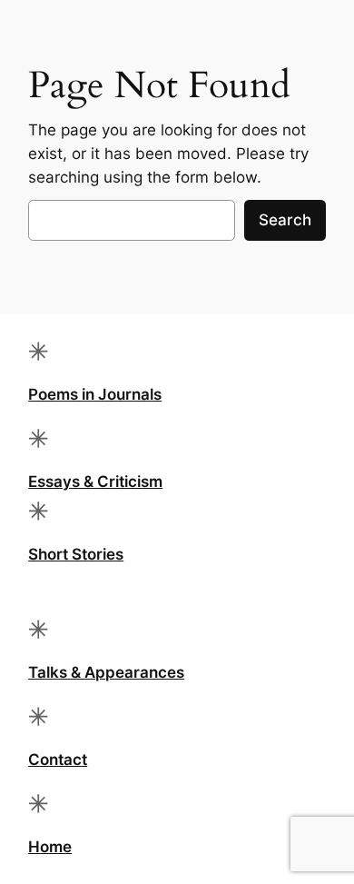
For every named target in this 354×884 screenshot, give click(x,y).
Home (50, 847)
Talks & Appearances (106, 672)
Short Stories (75, 554)
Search (285, 220)
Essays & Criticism (95, 481)
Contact (57, 759)
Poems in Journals (95, 394)
